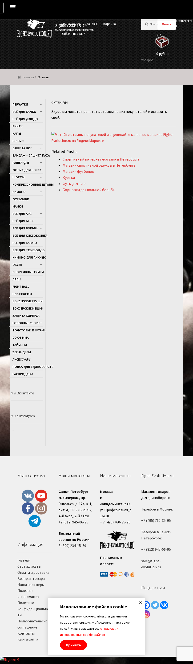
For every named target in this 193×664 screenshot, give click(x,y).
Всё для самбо (24, 112)
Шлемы (18, 141)
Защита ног (22, 148)
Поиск (166, 24)
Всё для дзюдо (25, 119)
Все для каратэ (24, 243)
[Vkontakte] (164, 605)
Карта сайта (27, 639)
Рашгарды (20, 163)
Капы (16, 133)
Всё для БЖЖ (22, 221)
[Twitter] (155, 605)
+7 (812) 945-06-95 (156, 549)
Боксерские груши (27, 301)
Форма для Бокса (26, 170)
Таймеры (19, 345)
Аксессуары (21, 359)
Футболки (20, 199)
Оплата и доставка (33, 572)
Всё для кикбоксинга (27, 235)
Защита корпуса (26, 316)
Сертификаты (29, 566)
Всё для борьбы (25, 228)
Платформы (22, 294)
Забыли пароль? (73, 33)
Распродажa (22, 374)
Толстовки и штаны (27, 330)
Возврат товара (31, 578)
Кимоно (19, 192)
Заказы (91, 24)
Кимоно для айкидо (27, 257)
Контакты (26, 633)
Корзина (109, 24)
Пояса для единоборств (27, 367)
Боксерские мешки (27, 308)
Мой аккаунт (70, 24)
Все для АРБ (22, 214)
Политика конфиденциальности (34, 608)
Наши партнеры (30, 584)
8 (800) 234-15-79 (72, 545)
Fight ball (20, 286)
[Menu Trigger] (13, 7)
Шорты (18, 177)
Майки (17, 206)
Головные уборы (26, 323)
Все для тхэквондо (27, 250)
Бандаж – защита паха (27, 155)
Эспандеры (21, 352)
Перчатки (20, 104)
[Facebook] (146, 605)
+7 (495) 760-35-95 (156, 520)
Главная (28, 77)
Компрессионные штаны (27, 184)
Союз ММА (20, 337)
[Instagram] (146, 614)
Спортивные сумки (27, 272)
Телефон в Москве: (157, 509)
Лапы (16, 279)
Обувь (17, 265)
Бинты (17, 126)
